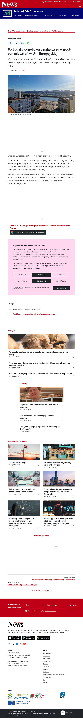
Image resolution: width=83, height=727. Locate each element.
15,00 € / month (61, 281)
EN (70, 1)
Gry (44, 680)
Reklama (46, 672)
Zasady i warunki (50, 611)
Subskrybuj (73, 606)
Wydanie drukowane (51, 1)
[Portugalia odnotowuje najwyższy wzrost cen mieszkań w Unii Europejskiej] (41, 94)
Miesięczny (41, 274)
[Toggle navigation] (79, 5)
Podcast (63, 1)
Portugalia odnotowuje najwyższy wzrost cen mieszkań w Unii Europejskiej (38, 31)
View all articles (41, 536)
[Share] (73, 356)
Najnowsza (46, 656)
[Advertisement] (41, 136)
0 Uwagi (22, 70)
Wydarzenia (47, 677)
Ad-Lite (77, 1)
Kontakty (46, 666)
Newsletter (46, 661)
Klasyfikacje (47, 653)
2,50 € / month (22, 281)
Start (10, 31)
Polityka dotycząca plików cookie (54, 674)
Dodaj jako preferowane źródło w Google (30, 232)
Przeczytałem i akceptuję (42, 611)
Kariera (45, 664)
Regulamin (46, 669)
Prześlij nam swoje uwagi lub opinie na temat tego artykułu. (34, 314)
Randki (45, 682)
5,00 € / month (41, 281)
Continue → (61, 288)
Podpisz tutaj (75, 15)
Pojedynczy (22, 274)
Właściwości (47, 658)
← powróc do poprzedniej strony (41, 590)
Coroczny (61, 274)
